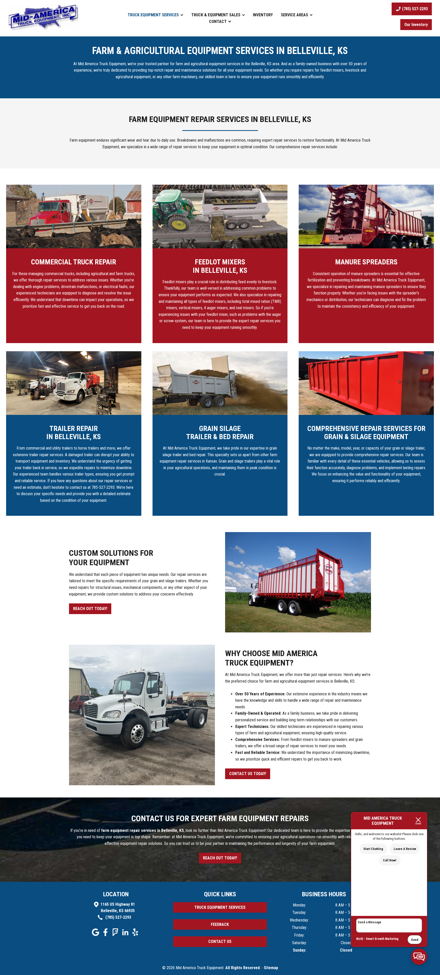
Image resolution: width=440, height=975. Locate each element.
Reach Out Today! (90, 608)
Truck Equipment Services (154, 14)
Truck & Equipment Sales (216, 14)
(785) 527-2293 (117, 917)
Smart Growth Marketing (382, 939)
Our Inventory (416, 24)
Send (414, 940)
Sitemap (271, 967)
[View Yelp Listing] (135, 934)
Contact (218, 21)
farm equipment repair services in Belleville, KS (142, 830)
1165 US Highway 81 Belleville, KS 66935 (118, 907)
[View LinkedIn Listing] (125, 934)
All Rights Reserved (242, 967)
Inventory (263, 14)
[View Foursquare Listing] (116, 934)
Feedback (220, 924)
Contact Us (219, 941)
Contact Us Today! (247, 773)
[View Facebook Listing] (106, 934)
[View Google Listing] (96, 934)
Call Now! (389, 860)
